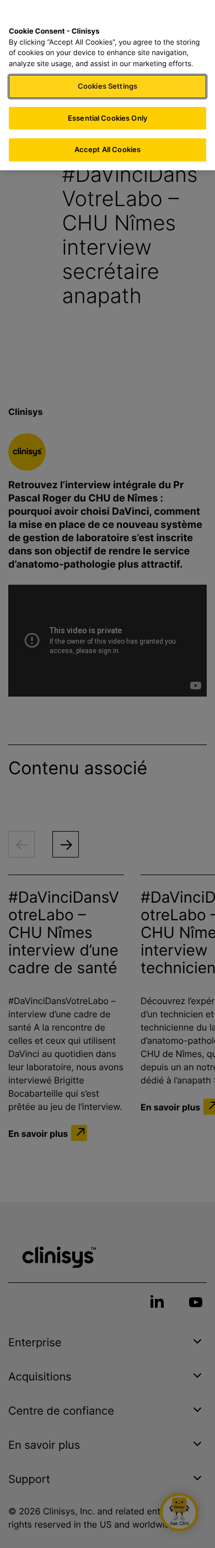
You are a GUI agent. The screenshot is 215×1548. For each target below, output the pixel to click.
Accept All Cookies (107, 149)
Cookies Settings (107, 86)
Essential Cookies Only (107, 118)
